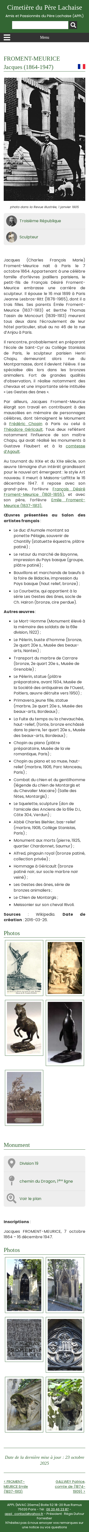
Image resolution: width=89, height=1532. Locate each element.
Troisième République (40, 221)
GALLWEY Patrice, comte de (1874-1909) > (70, 1486)
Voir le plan (30, 1199)
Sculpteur (29, 237)
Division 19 (29, 1163)
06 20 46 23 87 (57, 1509)
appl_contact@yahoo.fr (24, 1514)
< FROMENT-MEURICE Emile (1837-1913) (16, 1486)
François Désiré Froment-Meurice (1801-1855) (44, 491)
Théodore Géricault (23, 429)
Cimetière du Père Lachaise (44, 11)
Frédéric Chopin (25, 424)
